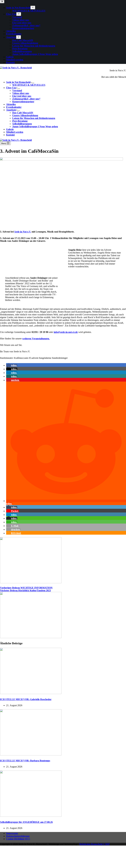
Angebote (11, 110)
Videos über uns (20, 93)
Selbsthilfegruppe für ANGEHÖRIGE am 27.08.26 (26, 822)
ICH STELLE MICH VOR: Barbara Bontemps (25, 760)
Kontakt (10, 135)
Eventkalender (14, 107)
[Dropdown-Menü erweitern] (19, 88)
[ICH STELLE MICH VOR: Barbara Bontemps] (30, 754)
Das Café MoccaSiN (22, 112)
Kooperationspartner (23, 101)
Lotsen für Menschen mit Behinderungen (33, 118)
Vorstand (17, 90)
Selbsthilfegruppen (22, 123)
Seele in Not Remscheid (18, 82)
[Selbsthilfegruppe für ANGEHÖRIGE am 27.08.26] (30, 816)
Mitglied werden (14, 132)
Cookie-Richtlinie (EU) (18, 839)
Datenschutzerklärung (18, 836)
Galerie (10, 129)
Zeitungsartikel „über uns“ (26, 98)
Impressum (12, 833)
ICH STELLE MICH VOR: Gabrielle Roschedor (25, 699)
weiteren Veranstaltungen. (36, 338)
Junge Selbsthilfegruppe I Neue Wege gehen (35, 126)
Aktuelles (11, 104)
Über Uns (11, 87)
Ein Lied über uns (21, 96)
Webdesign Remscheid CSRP (94, 844)
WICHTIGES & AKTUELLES (28, 85)
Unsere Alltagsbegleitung (25, 115)
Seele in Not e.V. (22, 231)
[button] (11, 365)
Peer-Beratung (20, 121)
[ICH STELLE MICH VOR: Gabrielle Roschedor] (30, 693)
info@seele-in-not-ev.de (66, 332)
